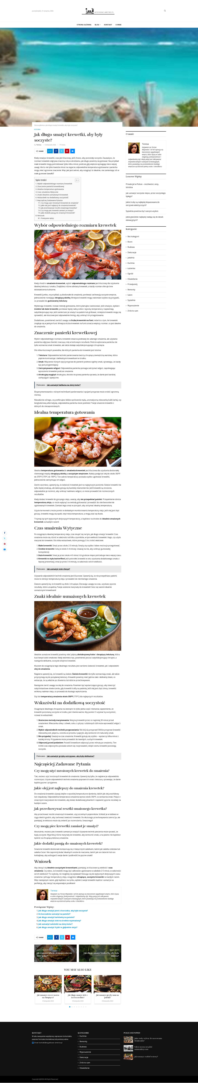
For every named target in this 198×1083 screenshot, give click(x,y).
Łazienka (131, 268)
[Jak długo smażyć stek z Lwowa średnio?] (78, 984)
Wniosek (40, 215)
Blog (97, 25)
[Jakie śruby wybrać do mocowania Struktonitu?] (128, 1040)
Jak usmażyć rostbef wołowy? (146, 1057)
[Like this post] (50, 151)
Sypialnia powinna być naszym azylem (142, 211)
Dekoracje (132, 252)
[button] (37, 991)
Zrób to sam (133, 311)
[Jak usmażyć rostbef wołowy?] (128, 1057)
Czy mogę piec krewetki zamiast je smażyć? (57, 210)
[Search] (165, 11)
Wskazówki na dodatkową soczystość (52, 197)
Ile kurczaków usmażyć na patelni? (54, 914)
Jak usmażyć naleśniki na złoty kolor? (55, 924)
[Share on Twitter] (61, 151)
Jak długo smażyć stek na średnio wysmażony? (59, 920)
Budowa (131, 247)
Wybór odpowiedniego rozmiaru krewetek (54, 183)
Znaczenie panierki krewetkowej (50, 186)
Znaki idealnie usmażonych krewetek (52, 195)
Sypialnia (131, 300)
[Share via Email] (72, 151)
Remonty (131, 289)
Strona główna (39, 125)
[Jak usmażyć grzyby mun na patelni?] (107, 984)
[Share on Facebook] (56, 151)
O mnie (118, 25)
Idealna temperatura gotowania (50, 189)
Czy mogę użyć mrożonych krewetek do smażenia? (59, 203)
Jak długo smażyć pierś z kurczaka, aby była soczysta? (63, 910)
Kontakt (108, 25)
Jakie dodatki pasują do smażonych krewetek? (58, 213)
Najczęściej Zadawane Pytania (50, 200)
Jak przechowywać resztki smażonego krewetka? (59, 208)
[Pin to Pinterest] (67, 151)
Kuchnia (131, 263)
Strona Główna (84, 25)
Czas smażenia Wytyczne (47, 192)
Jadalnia (131, 257)
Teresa (38, 145)
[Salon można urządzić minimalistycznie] (128, 1048)
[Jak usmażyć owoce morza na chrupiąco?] (48, 984)
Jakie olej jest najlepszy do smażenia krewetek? (58, 205)
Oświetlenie (133, 279)
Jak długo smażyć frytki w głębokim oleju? (57, 927)
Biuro (130, 241)
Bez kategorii (133, 236)
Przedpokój (132, 284)
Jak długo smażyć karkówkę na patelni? (56, 917)
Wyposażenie (133, 305)
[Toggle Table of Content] (75, 180)
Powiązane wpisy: (47, 218)
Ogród (130, 273)
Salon (130, 295)
